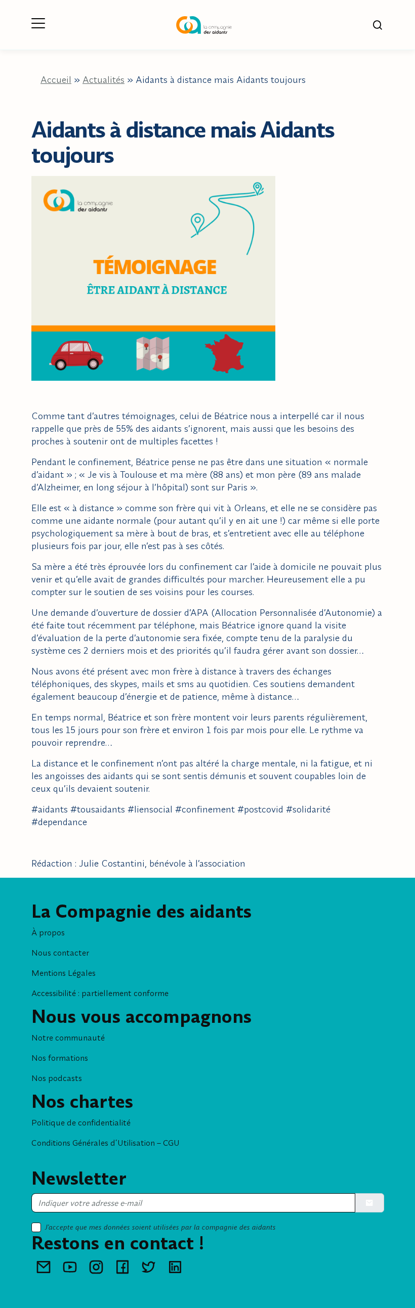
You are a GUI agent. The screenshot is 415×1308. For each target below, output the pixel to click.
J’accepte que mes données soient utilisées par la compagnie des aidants (160, 1227)
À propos (48, 932)
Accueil (55, 79)
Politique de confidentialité (81, 1122)
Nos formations (59, 1058)
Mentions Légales (63, 973)
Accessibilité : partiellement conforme (100, 993)
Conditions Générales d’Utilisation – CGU (105, 1143)
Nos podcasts (56, 1078)
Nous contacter (60, 953)
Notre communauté (68, 1037)
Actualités (103, 79)
